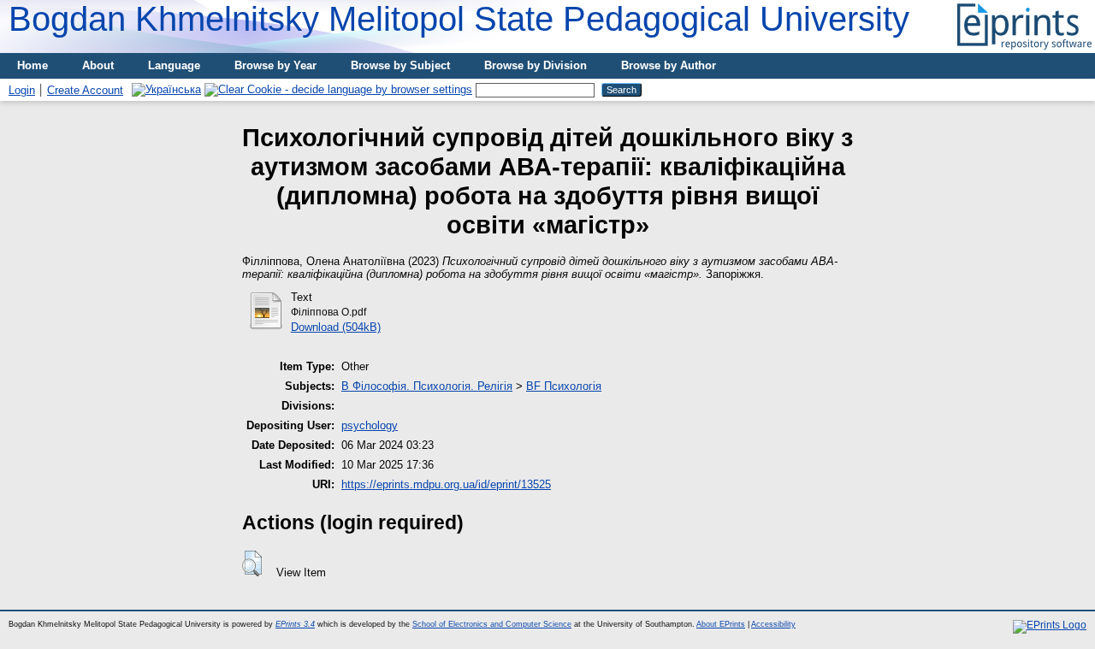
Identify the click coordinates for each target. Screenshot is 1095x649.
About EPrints (720, 624)
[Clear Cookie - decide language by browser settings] (338, 89)
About (98, 65)
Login (22, 90)
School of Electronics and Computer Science (491, 624)
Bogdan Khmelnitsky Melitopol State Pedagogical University (459, 19)
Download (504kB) (336, 327)
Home (32, 65)
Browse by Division (535, 65)
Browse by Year (275, 65)
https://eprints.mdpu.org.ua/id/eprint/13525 (446, 484)
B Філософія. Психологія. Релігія (426, 386)
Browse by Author (668, 65)
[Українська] (166, 89)
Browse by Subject (400, 65)
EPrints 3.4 (295, 624)
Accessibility (773, 624)
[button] (252, 563)
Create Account (85, 90)
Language (174, 65)
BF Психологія (563, 386)
